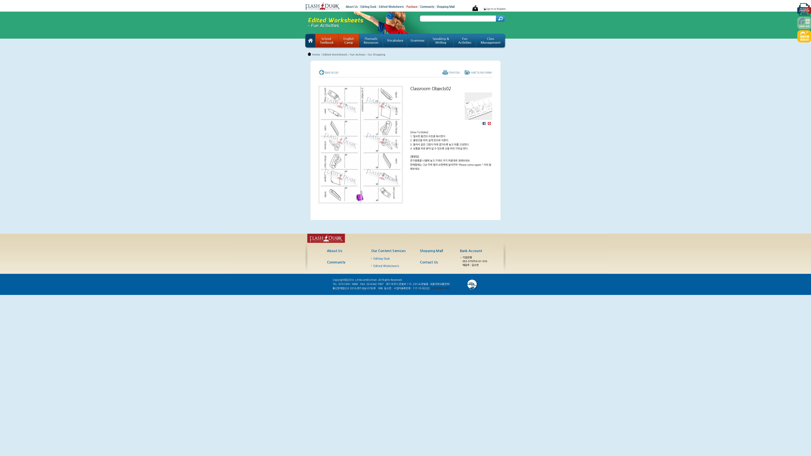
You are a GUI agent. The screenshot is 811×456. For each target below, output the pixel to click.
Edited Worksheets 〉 (336, 54)
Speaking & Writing (441, 41)
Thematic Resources (371, 41)
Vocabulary (395, 41)
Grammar (418, 41)
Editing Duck (369, 6)
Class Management (491, 41)
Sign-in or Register (495, 9)
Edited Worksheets (392, 6)
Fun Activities (465, 41)
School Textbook (326, 41)
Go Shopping (376, 54)
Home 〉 (317, 54)
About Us (353, 6)
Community (428, 6)
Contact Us (429, 262)
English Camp (348, 41)
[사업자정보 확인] (440, 288)
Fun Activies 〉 (358, 54)
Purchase (413, 6)
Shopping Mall (446, 6)
